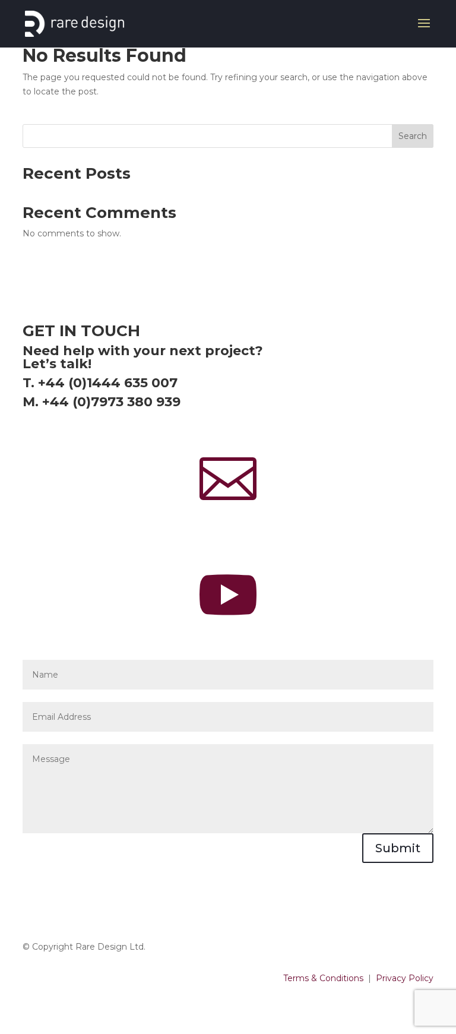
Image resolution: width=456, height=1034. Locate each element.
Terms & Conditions (323, 978)
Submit (397, 848)
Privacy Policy (404, 978)
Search (412, 136)
